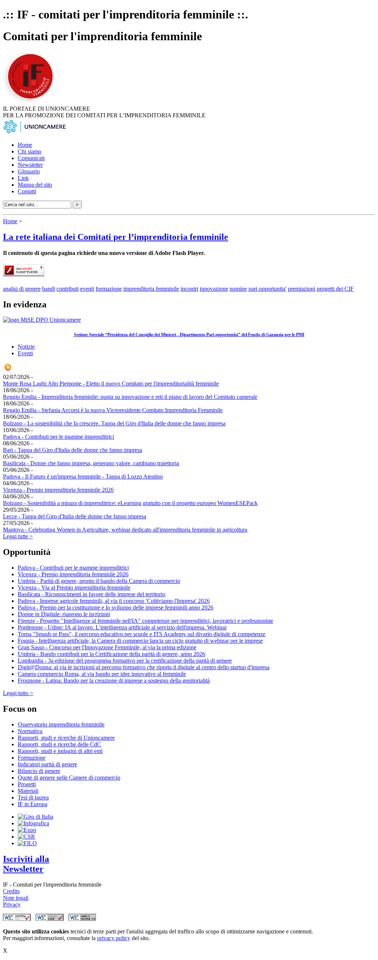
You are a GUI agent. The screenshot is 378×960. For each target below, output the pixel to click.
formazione (109, 289)
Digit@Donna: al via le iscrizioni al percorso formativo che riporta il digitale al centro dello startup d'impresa (143, 667)
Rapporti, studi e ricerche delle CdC (59, 744)
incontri (189, 289)
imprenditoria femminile (151, 289)
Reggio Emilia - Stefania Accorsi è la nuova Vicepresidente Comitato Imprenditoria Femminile (113, 410)
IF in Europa (32, 804)
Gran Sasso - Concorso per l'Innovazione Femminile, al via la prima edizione (107, 647)
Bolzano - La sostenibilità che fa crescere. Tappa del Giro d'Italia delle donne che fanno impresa (114, 423)
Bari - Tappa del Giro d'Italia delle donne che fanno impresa (72, 450)
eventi (87, 289)
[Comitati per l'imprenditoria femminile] (31, 102)
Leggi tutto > (18, 693)
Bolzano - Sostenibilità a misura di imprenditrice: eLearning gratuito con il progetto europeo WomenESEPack (130, 503)
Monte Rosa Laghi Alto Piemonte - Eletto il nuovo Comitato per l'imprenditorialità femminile (111, 383)
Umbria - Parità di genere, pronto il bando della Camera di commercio (99, 581)
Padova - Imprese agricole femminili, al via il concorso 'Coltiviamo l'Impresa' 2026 (114, 601)
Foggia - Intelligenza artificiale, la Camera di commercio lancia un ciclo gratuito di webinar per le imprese (140, 641)
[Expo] (27, 830)
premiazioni (301, 289)
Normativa (30, 731)
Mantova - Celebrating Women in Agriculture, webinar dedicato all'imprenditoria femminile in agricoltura (125, 529)
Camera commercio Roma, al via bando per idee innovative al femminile (102, 674)
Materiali (28, 791)
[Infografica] (33, 823)
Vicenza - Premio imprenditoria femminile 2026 (58, 490)
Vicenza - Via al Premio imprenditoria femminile (74, 587)
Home (25, 145)
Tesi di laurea (33, 797)
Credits (11, 891)
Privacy (12, 904)
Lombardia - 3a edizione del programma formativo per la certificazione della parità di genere (125, 660)
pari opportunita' (267, 289)
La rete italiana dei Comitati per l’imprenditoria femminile (115, 237)
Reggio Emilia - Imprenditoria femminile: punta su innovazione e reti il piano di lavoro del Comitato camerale (130, 397)
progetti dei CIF (335, 289)
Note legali (15, 898)
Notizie (26, 346)
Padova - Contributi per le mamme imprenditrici (58, 437)
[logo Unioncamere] (34, 132)
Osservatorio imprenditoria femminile (61, 724)
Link (23, 178)
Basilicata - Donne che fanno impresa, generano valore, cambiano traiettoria (91, 463)
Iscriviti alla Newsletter (26, 864)
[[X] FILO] (27, 843)
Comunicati (31, 158)
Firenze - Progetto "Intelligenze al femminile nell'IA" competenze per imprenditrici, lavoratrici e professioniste (145, 621)
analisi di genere (22, 289)
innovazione (214, 289)
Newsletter (30, 165)
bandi (48, 289)
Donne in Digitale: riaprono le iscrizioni (64, 614)
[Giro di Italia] (35, 817)
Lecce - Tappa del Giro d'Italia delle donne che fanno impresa (74, 516)
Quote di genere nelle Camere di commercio (69, 777)
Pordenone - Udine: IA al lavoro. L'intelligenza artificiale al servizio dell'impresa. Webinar (122, 627)
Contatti (27, 191)
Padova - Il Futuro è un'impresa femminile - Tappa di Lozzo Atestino (83, 476)
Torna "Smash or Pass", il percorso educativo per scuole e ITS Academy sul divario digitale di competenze (141, 634)
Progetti (27, 784)
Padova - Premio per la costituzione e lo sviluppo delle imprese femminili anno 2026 (115, 607)
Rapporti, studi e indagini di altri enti (60, 751)
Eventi (25, 353)
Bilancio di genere (39, 771)
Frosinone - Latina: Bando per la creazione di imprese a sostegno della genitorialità (114, 680)
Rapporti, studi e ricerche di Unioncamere (66, 738)
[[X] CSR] (26, 836)
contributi (67, 289)
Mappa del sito (35, 185)
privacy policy (113, 938)
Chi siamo (29, 151)
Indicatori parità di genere (47, 764)
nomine (238, 289)
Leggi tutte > (18, 536)
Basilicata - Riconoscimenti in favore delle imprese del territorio (91, 594)
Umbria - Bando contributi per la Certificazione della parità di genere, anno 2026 (111, 654)
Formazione (31, 757)
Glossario (29, 171)
